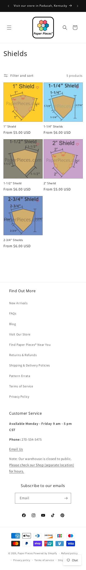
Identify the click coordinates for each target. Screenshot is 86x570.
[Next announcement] (77, 6)
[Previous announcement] (8, 6)
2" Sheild (50, 183)
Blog (12, 324)
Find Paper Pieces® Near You (30, 345)
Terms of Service (21, 386)
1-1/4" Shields (53, 126)
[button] (9, 28)
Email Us (16, 449)
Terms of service (44, 560)
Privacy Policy (19, 396)
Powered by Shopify (45, 553)
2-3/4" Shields (13, 240)
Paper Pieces (25, 553)
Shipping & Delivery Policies (29, 365)
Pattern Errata (19, 376)
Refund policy (69, 553)
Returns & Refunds (23, 355)
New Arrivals (18, 303)
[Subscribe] (66, 498)
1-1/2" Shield (12, 183)
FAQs (12, 313)
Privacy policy (21, 560)
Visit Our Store (20, 334)
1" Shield (9, 126)
